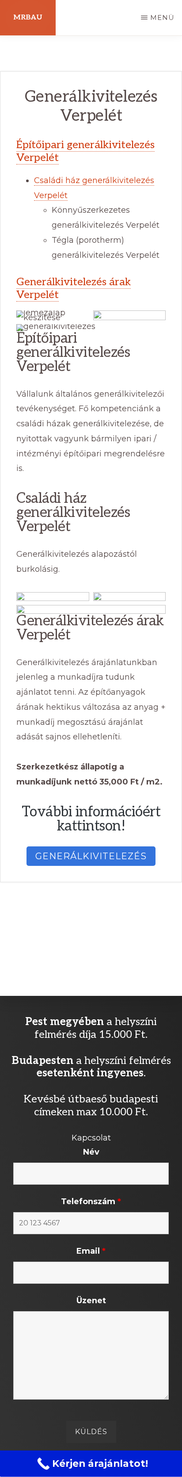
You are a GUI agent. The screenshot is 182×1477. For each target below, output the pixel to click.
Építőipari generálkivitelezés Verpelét (85, 151)
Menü (162, 17)
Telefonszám (91, 1201)
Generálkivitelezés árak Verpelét (73, 288)
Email (91, 1251)
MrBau (27, 17)
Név (91, 1152)
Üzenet (91, 1300)
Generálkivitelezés (91, 856)
